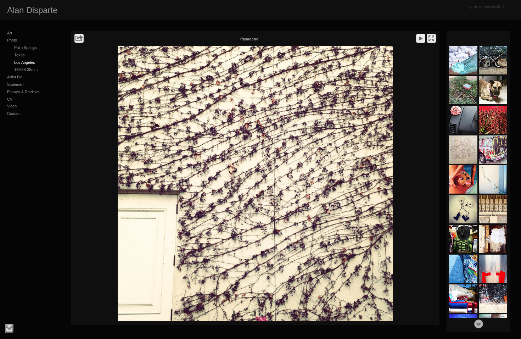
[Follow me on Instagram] (9, 328)
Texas (19, 55)
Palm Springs (25, 47)
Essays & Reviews (23, 92)
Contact (14, 113)
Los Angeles (24, 62)
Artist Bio (14, 77)
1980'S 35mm (26, 69)
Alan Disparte (32, 10)
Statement (15, 84)
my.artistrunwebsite (484, 6)
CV (9, 99)
